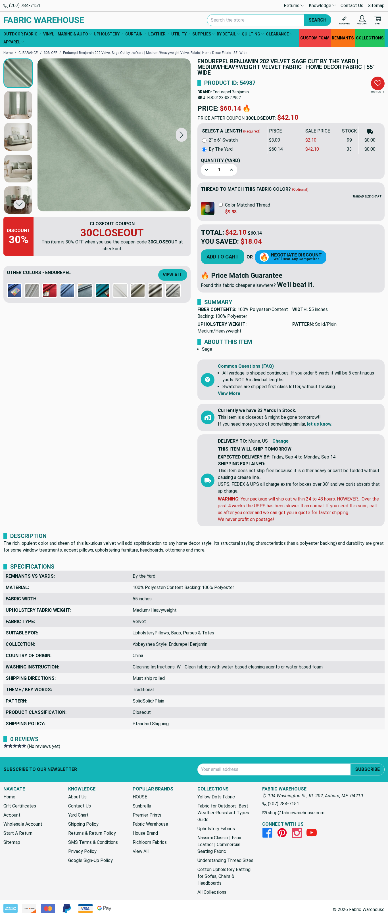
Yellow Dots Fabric (216, 797)
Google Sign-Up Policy (90, 860)
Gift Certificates (19, 806)
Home (9, 797)
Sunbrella (142, 806)
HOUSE (140, 797)
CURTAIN (134, 34)
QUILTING (251, 34)
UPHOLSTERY (107, 34)
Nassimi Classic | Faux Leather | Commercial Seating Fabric (219, 844)
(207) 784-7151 (24, 5)
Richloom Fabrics (150, 842)
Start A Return (17, 833)
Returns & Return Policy (92, 833)
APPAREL (11, 42)
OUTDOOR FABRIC (20, 34)
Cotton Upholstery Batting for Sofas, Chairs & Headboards (224, 876)
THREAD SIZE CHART (366, 196)
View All (173, 274)
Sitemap (376, 5)
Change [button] (280, 441)
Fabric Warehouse (150, 824)
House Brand (145, 833)
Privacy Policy (82, 851)
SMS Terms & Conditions (93, 842)
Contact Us (352, 5)
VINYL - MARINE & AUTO (65, 34)
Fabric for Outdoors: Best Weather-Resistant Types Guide (223, 812)
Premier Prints (147, 815)
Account (11, 815)
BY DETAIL (226, 34)
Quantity (220, 160)
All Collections (211, 892)
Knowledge (320, 5)
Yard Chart (78, 815)
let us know (319, 424)
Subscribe (367, 769)
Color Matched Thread (247, 205)
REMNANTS (343, 38)
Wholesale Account (22, 824)
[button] (181, 135)
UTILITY (179, 34)
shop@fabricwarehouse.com (295, 812)
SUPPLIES (201, 34)
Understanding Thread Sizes (225, 860)
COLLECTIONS (369, 38)
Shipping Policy (83, 824)
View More (229, 393)
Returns (292, 5)
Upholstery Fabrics (216, 828)
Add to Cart (222, 257)
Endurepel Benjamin (231, 92)
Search (317, 20)
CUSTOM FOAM (314, 38)
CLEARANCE (277, 34)
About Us (77, 797)
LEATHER (157, 34)
